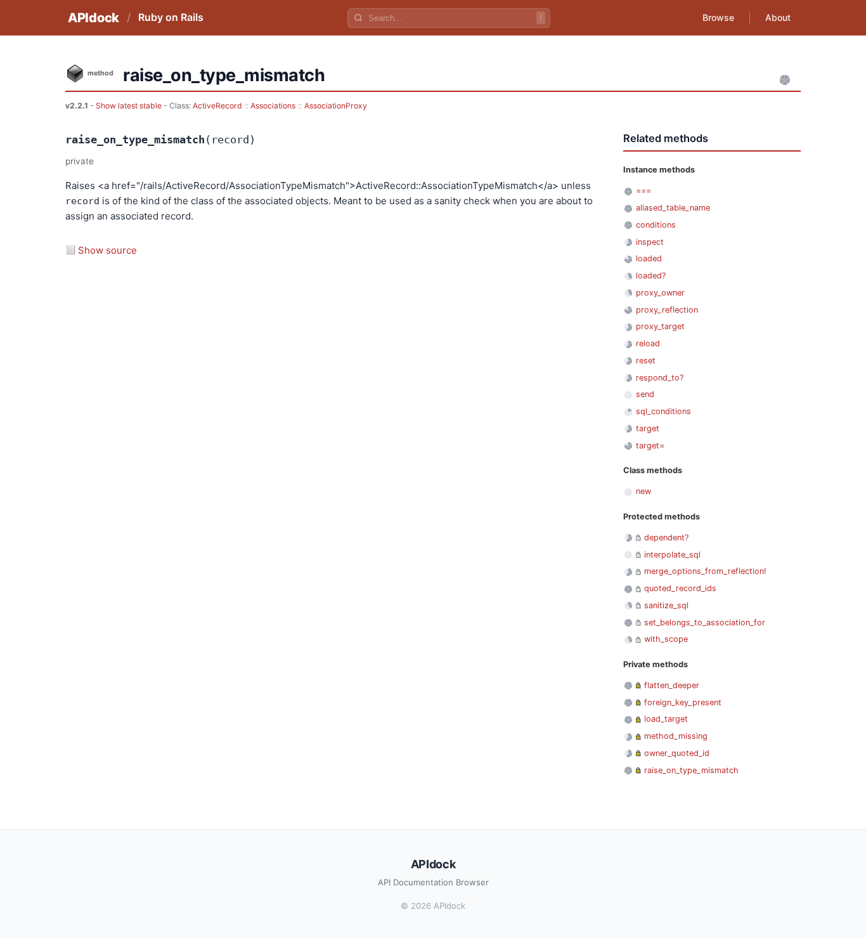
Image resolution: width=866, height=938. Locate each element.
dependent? (666, 537)
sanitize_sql (666, 605)
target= (650, 445)
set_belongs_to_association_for (704, 622)
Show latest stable (130, 105)
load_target (666, 719)
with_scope (666, 639)
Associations (272, 105)
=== (643, 190)
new (643, 491)
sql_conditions (663, 411)
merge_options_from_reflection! (705, 571)
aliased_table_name (673, 207)
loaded (649, 258)
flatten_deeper (671, 685)
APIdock (93, 17)
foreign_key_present (682, 702)
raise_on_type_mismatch (691, 770)
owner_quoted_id (676, 753)
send (645, 394)
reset (646, 360)
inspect (650, 242)
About (778, 17)
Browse (718, 17)
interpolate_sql (672, 554)
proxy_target (660, 326)
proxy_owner (660, 292)
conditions (656, 225)
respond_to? (659, 377)
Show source (107, 250)
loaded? (651, 275)
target (647, 428)
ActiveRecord (217, 105)
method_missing (676, 736)
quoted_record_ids (680, 588)
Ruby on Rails (171, 17)
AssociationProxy (335, 105)
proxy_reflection (667, 310)
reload (648, 343)
